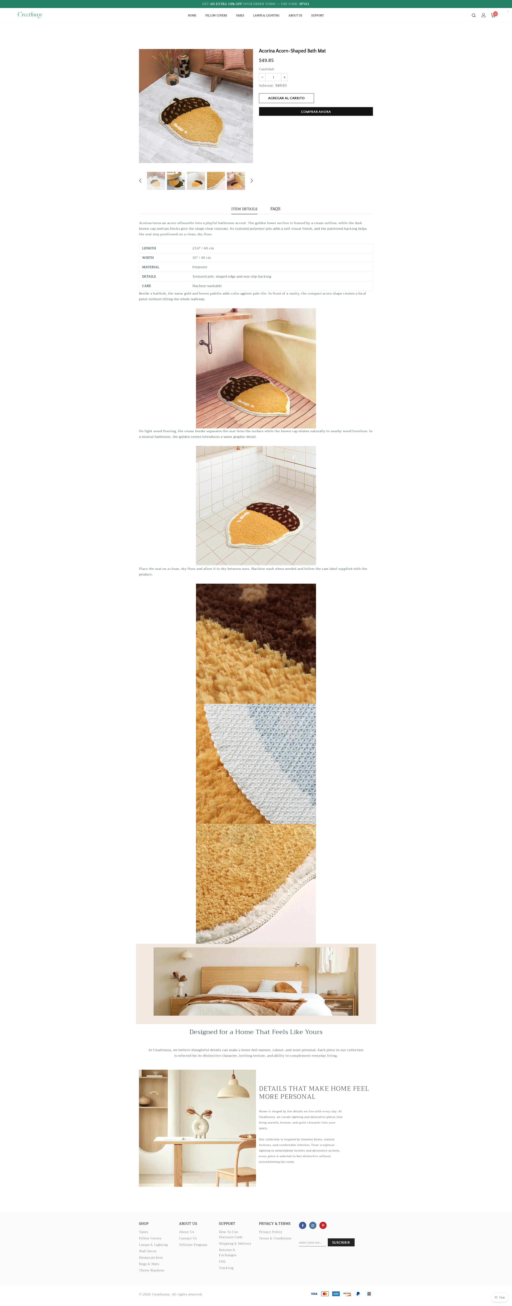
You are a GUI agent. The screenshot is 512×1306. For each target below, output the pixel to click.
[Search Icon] (474, 15)
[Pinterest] (323, 1225)
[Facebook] (302, 1225)
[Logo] (39, 15)
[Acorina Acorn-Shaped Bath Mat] (256, 368)
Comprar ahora (316, 112)
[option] (196, 106)
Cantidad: (267, 69)
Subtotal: (266, 85)
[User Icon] (483, 15)
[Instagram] (312, 1225)
